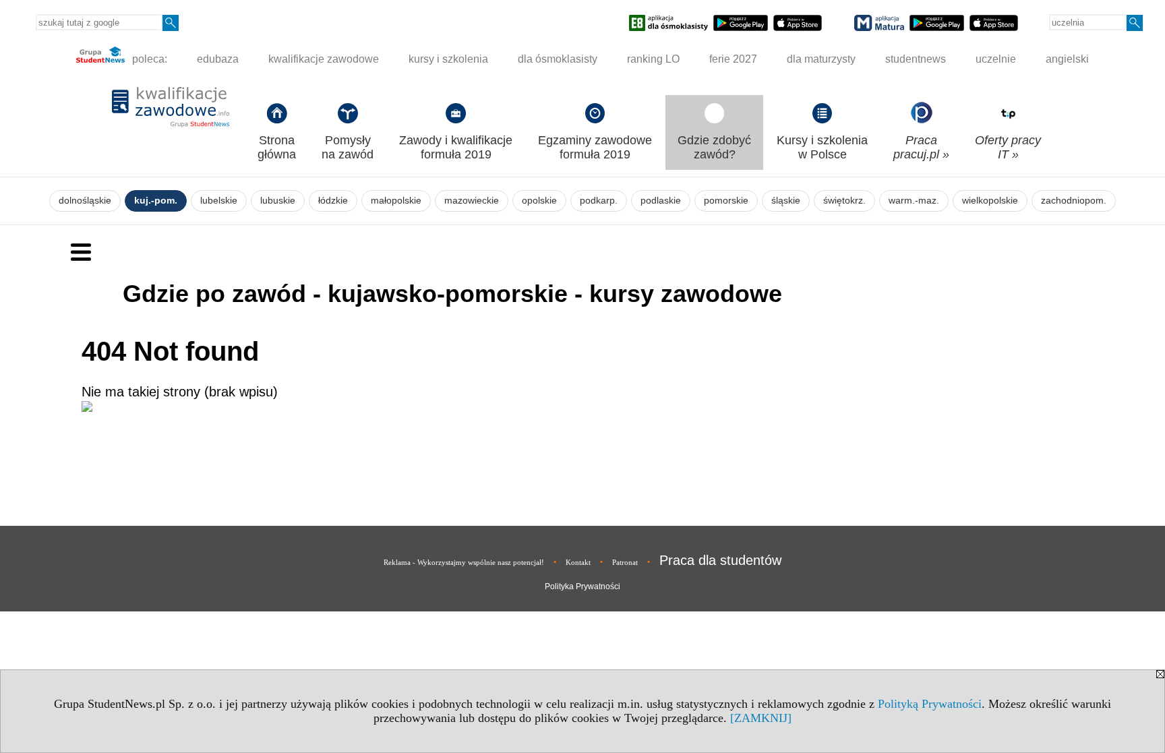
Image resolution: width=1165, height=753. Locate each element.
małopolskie (396, 200)
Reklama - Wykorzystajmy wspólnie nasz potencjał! (464, 562)
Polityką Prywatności (930, 704)
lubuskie (277, 200)
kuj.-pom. (155, 200)
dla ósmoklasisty (557, 59)
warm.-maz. (914, 200)
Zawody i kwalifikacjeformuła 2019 (455, 147)
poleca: (148, 59)
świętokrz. (844, 200)
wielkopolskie (990, 200)
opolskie (539, 200)
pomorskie (726, 200)
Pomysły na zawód (348, 147)
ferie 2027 (733, 59)
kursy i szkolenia (448, 59)
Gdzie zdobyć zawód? (714, 147)
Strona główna (277, 147)
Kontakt (578, 562)
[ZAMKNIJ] (760, 718)
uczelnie (996, 59)
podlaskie (660, 200)
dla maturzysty (821, 59)
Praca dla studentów (720, 560)
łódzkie (333, 200)
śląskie (785, 200)
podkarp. (599, 200)
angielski (1067, 59)
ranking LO (653, 59)
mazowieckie (471, 200)
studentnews (915, 59)
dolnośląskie (85, 200)
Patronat (625, 562)
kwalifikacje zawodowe (323, 59)
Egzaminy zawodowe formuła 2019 (595, 147)
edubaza (218, 59)
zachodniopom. (1073, 200)
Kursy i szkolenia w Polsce (822, 147)
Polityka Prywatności (582, 586)
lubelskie (218, 200)
